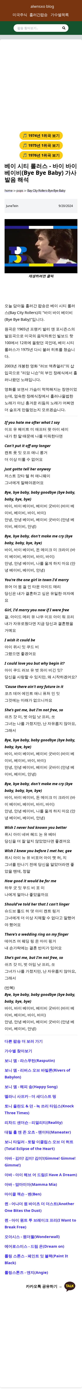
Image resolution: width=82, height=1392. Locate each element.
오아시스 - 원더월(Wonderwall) (32, 1236)
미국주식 (20, 14)
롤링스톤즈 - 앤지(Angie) (26, 1272)
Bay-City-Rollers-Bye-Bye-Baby (46, 190)
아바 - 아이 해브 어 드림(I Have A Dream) (41, 1174)
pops (19, 190)
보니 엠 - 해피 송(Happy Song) (31, 1086)
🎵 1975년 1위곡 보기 (41, 145)
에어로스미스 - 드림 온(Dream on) (34, 1246)
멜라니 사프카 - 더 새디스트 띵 (30, 1096)
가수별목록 (60, 14)
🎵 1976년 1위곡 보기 (41, 155)
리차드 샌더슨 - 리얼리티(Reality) (34, 1122)
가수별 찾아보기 (18, 1050)
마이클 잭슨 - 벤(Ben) (23, 1194)
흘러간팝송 (38, 14)
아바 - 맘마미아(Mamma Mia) (31, 1184)
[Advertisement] (41, 84)
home (8, 190)
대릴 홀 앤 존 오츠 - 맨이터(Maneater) (38, 1132)
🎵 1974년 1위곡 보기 (41, 135)
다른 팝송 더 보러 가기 (24, 1041)
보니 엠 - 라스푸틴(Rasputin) (30, 1060)
